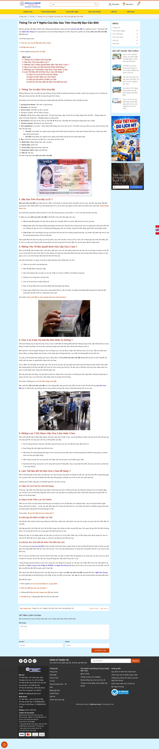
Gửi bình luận (100, 650)
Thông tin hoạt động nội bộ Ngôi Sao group (94, 684)
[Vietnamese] (157, 226)
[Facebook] (21, 661)
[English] (157, 230)
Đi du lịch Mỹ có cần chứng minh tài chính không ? (46, 297)
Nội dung (22, 623)
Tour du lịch (54, 678)
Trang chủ (27, 12)
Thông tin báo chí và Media (91, 677)
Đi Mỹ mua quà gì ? (28, 47)
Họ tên (22, 642)
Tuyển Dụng (54, 693)
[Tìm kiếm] (95, 4)
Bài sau (104, 608)
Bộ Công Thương (117, 687)
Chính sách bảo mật (57, 700)
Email (67, 642)
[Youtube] (30, 661)
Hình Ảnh (131, 12)
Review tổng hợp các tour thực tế (93, 680)
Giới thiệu (53, 675)
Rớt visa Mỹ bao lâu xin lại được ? (34, 588)
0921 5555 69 (30, 710)
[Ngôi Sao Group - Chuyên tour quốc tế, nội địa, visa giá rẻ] (30, 4)
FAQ (51, 687)
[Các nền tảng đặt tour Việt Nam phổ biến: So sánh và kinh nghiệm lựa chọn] (116, 79)
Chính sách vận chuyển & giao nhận (124, 675)
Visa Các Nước (94, 12)
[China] (157, 233)
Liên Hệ (114, 12)
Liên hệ (52, 696)
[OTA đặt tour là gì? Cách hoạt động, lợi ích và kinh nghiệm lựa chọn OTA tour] (116, 67)
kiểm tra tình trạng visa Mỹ (40, 592)
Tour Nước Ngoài (48, 12)
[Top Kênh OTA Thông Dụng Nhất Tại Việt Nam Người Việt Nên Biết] (116, 90)
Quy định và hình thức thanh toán (123, 672)
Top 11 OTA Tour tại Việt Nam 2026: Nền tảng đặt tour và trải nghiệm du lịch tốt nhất (130, 103)
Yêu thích (128, 4)
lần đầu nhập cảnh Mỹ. (48, 381)
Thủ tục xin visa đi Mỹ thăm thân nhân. (36, 43)
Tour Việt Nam (72, 12)
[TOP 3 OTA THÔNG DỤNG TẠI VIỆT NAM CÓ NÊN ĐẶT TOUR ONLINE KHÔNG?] (116, 56)
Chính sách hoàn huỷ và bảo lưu (123, 683)
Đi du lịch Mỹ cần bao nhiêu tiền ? (41, 513)
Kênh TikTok (85, 674)
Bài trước (95, 608)
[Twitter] (25, 661)
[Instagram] (34, 661)
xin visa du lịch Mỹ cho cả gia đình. (44, 584)
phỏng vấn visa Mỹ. (38, 51)
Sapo (112, 704)
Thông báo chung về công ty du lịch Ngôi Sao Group (124, 679)
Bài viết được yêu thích (125, 51)
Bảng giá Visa (55, 690)
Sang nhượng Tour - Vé (58, 684)
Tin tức (52, 681)
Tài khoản (115, 4)
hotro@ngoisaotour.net (32, 693)
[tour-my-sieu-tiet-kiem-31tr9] (125, 138)
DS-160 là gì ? (26, 596)
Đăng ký (135, 661)
